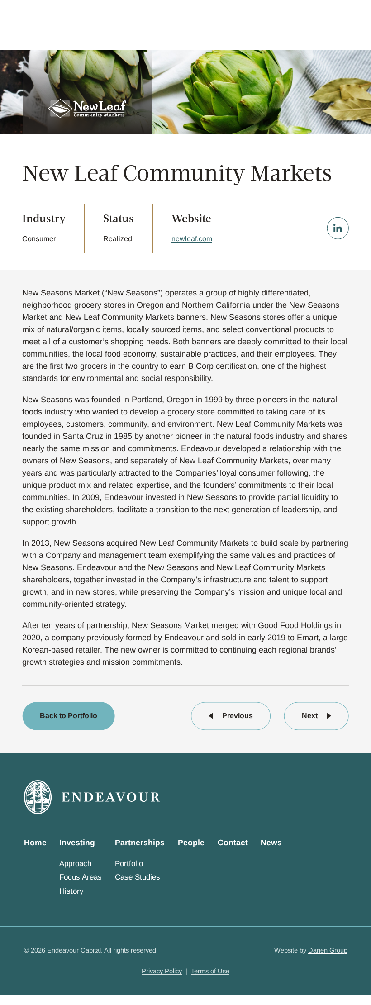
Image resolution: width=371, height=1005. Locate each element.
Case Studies (137, 877)
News (271, 842)
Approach (75, 863)
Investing (77, 842)
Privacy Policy (162, 971)
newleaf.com (191, 239)
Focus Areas (80, 877)
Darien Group (327, 950)
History (71, 891)
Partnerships (140, 842)
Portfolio (129, 863)
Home (35, 842)
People (191, 842)
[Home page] (92, 797)
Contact (233, 842)
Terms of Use (210, 971)
